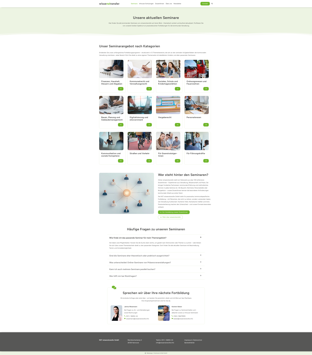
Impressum (188, 340)
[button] (205, 4)
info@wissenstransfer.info (165, 343)
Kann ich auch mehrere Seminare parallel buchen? (132, 269)
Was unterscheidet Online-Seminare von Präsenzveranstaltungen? (140, 262)
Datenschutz (197, 340)
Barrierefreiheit (189, 343)
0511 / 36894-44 (167, 340)
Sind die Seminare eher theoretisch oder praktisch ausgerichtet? (139, 255)
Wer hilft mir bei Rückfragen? (123, 276)
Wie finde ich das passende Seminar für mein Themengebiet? (137, 238)
